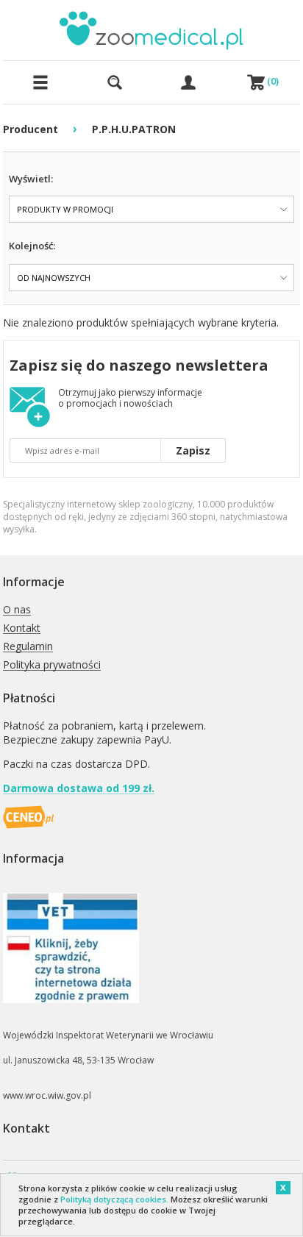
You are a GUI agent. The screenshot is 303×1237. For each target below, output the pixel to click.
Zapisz (193, 450)
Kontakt (21, 628)
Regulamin (28, 646)
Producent (30, 129)
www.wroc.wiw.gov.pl (47, 1095)
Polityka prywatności (52, 665)
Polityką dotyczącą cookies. (114, 1199)
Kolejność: (32, 245)
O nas (17, 610)
